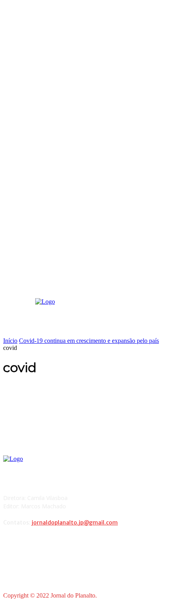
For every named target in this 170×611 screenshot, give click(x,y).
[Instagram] (31, 543)
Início (10, 340)
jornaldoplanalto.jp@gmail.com (75, 522)
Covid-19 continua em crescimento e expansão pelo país (89, 340)
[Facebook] (11, 543)
